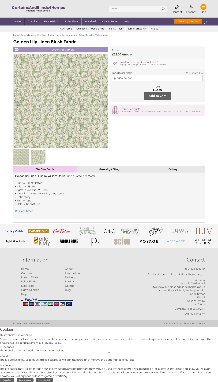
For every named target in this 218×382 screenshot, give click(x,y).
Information (35, 259)
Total (157, 87)
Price (115, 50)
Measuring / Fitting (109, 169)
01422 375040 (196, 269)
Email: (151, 274)
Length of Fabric (122, 73)
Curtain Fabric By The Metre (33, 35)
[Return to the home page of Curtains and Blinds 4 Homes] (38, 8)
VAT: (187, 314)
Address (200, 280)
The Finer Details (45, 169)
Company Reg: (183, 308)
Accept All (7, 380)
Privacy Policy (52, 343)
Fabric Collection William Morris (93, 35)
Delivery (173, 169)
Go (163, 9)
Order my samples (188, 21)
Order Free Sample (63, 49)
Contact (196, 259)
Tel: (185, 268)
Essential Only (44, 380)
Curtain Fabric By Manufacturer (62, 35)
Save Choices (25, 380)
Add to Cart (157, 95)
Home (16, 35)
